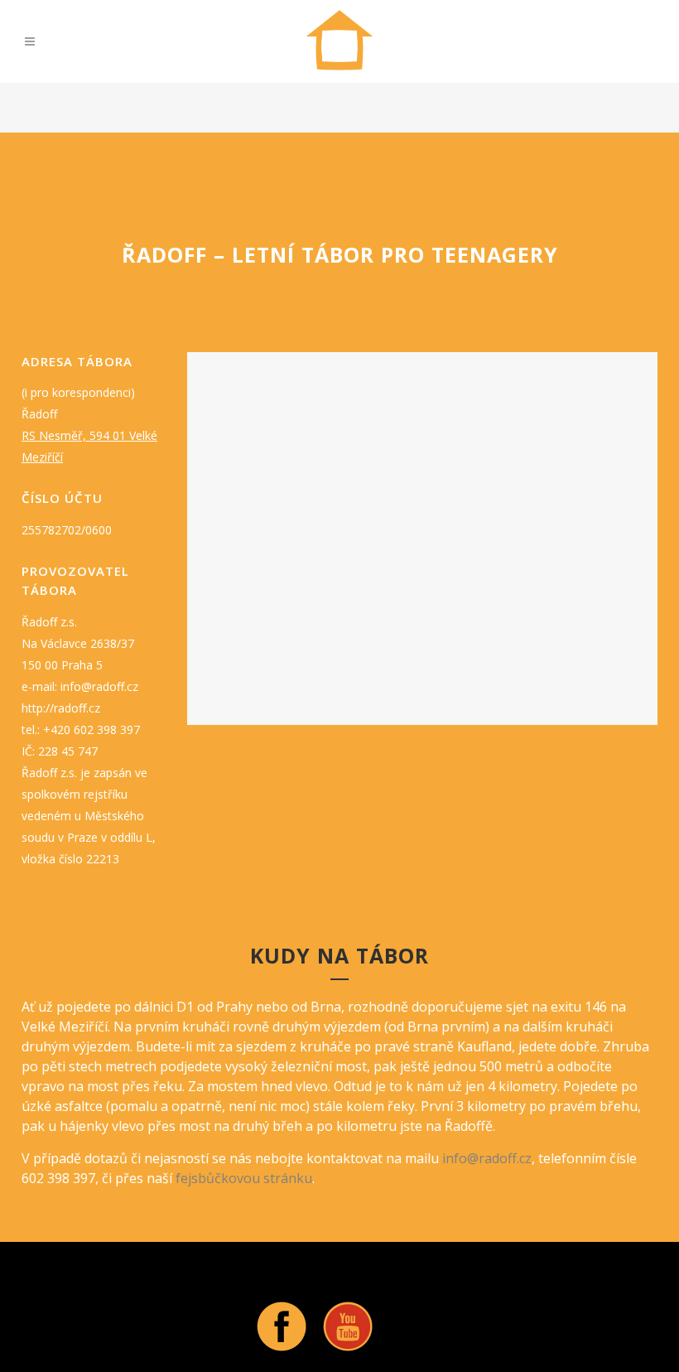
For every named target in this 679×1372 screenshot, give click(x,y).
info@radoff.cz (487, 1158)
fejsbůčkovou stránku (244, 1178)
